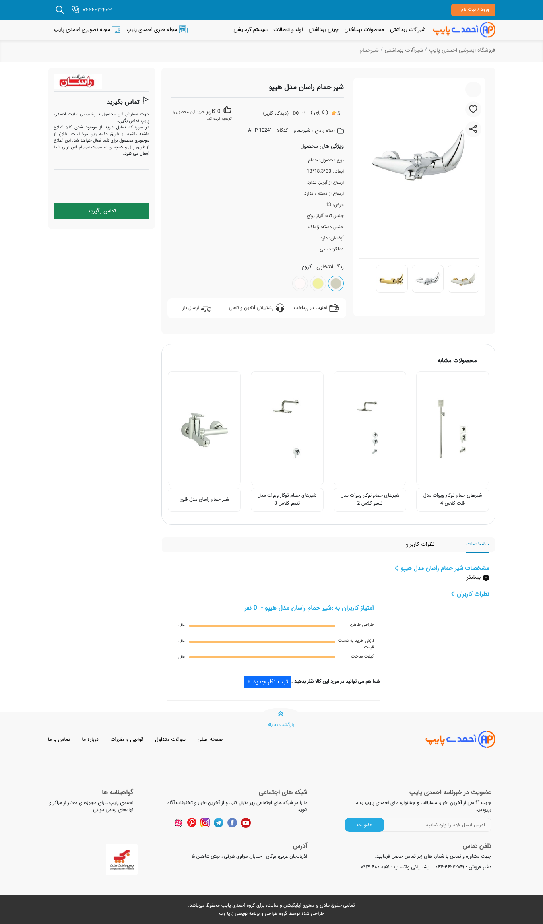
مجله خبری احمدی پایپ (151, 29)
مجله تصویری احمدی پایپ (82, 29)
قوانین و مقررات (127, 739)
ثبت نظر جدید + (267, 682)
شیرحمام (368, 50)
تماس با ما (59, 739)
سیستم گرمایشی (250, 29)
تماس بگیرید (123, 102)
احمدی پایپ (233, 905)
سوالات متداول (170, 739)
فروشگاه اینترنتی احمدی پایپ (462, 50)
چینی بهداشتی (323, 29)
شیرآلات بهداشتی (407, 29)
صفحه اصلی (210, 739)
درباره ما (90, 739)
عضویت (364, 825)
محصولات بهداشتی (364, 29)
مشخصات (477, 544)
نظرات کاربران (419, 544)
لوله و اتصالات (288, 29)
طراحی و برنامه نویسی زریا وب (248, 914)
